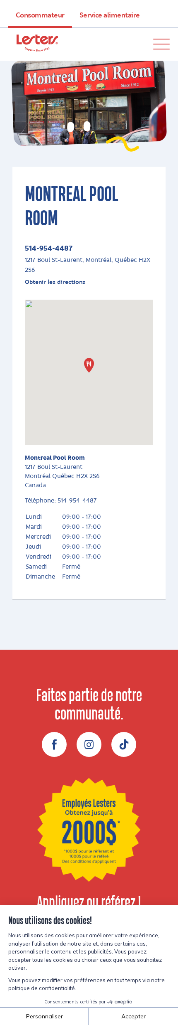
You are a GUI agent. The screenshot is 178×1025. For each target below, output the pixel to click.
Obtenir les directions (55, 282)
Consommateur (40, 15)
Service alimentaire (109, 15)
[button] (89, 365)
